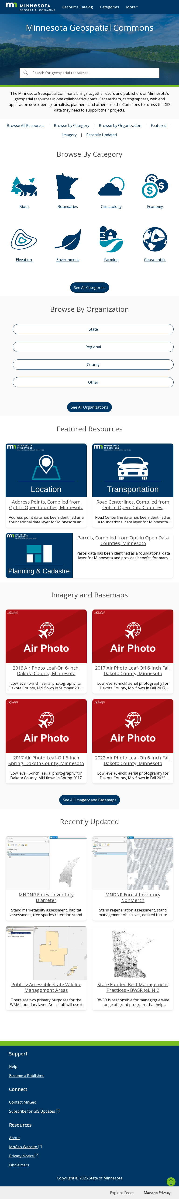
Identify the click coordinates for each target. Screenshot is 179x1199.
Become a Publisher (26, 1075)
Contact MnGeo (22, 1102)
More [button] (131, 7)
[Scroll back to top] (171, 1181)
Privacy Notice (22, 1155)
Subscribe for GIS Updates (32, 1111)
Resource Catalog (77, 7)
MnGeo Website (23, 1146)
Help (13, 1066)
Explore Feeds (122, 1192)
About (14, 1137)
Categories (109, 7)
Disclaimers (19, 1165)
